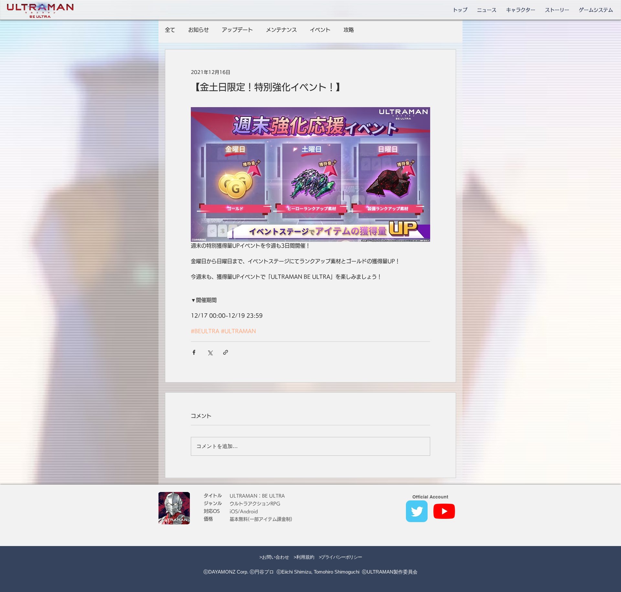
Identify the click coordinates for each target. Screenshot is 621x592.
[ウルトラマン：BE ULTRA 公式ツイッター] (417, 511)
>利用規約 (304, 557)
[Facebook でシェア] (194, 352)
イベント (320, 29)
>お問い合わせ (274, 557)
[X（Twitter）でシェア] (210, 352)
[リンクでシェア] (226, 352)
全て (170, 29)
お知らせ (198, 29)
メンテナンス (281, 29)
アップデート (237, 29)
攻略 (348, 29)
